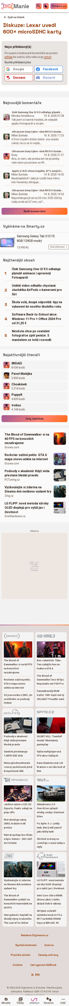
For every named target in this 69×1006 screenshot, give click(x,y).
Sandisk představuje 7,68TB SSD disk (16, 753)
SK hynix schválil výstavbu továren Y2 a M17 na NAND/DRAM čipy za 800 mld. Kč (49, 916)
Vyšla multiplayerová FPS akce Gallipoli (49, 753)
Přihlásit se (59, 6)
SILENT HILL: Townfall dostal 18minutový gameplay (49, 740)
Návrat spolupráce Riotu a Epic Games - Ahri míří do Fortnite (18, 838)
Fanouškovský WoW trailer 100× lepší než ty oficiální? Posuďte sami (50, 695)
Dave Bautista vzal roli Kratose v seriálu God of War (51, 766)
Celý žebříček (34, 418)
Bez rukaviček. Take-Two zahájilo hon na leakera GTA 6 (49, 664)
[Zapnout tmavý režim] (46, 6)
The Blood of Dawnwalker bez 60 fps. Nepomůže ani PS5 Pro (50, 679)
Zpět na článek (15, 17)
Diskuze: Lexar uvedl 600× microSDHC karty (32, 28)
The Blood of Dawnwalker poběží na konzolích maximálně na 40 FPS (18, 901)
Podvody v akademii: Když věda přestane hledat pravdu (27, 473)
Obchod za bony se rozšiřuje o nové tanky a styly (51, 842)
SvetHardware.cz (15, 516)
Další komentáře (35, 211)
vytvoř (47, 56)
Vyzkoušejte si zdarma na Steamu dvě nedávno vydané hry (28, 489)
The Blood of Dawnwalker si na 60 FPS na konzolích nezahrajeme (27, 439)
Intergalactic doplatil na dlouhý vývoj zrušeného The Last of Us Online (18, 918)
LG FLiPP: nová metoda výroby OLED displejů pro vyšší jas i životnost (26, 508)
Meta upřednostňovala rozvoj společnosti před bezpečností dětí (18, 766)
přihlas (9, 56)
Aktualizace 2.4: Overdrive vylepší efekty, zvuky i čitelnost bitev (50, 810)
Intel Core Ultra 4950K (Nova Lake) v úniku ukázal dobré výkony (49, 899)
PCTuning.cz (12, 479)
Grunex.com (12, 447)
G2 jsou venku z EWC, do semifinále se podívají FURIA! (18, 699)
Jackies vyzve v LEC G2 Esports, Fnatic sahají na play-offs (18, 808)
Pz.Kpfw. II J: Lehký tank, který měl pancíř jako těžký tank (49, 827)
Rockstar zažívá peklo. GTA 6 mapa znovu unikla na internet (26, 457)
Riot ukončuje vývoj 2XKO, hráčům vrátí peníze (15, 823)
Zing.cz (9, 495)
